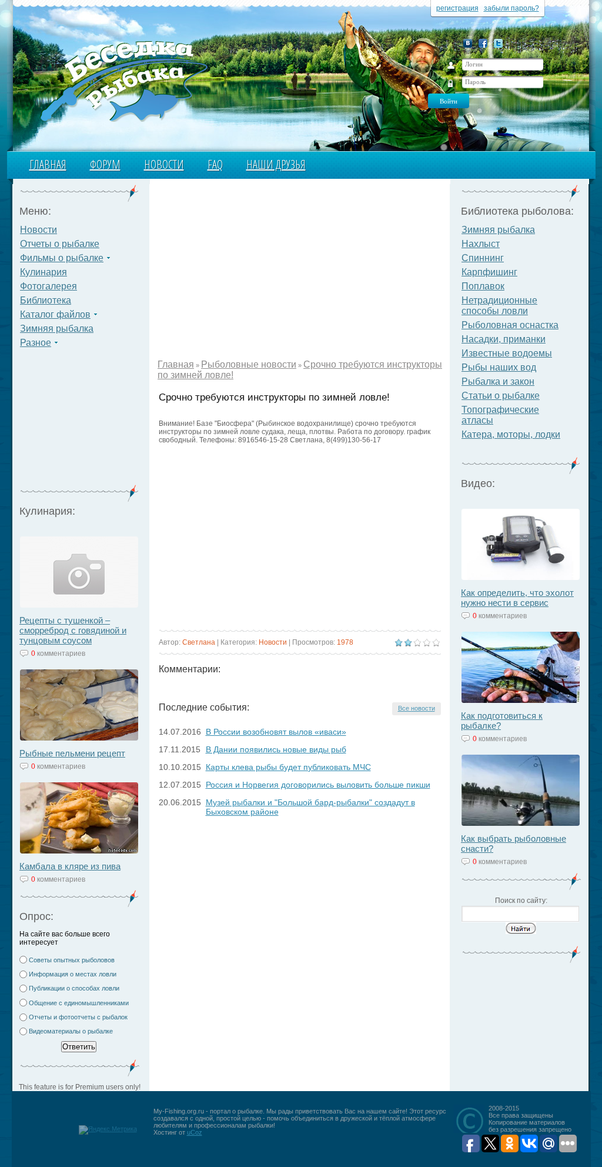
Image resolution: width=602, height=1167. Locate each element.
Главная (47, 164)
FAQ (215, 164)
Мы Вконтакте (467, 43)
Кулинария (43, 272)
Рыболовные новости (248, 364)
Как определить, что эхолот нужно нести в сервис (517, 598)
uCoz (194, 1132)
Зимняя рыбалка (56, 329)
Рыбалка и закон (497, 381)
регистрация (457, 8)
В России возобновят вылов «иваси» (276, 731)
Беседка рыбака (123, 80)
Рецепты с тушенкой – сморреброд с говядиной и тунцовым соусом (72, 630)
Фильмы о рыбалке (61, 258)
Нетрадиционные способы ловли (499, 305)
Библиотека (45, 300)
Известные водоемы (506, 353)
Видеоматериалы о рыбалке (71, 1031)
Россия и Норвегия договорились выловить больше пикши (318, 784)
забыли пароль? (511, 8)
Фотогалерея (48, 286)
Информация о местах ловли (72, 974)
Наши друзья (276, 164)
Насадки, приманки (503, 339)
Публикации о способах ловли (74, 988)
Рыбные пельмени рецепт (72, 753)
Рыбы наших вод (498, 367)
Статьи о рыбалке (500, 396)
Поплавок (482, 286)
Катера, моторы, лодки (510, 434)
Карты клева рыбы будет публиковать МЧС (288, 767)
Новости (164, 164)
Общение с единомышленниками (79, 1002)
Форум (105, 164)
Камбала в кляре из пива (70, 866)
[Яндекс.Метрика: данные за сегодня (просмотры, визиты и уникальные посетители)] (108, 1130)
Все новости (416, 708)
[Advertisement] (79, 423)
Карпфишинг (489, 272)
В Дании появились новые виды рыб (276, 749)
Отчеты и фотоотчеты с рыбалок (78, 1017)
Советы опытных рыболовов (72, 959)
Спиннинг (482, 258)
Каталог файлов (55, 314)
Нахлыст (480, 244)
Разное (35, 343)
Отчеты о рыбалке (59, 244)
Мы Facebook (483, 43)
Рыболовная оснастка (509, 325)
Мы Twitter (498, 43)
